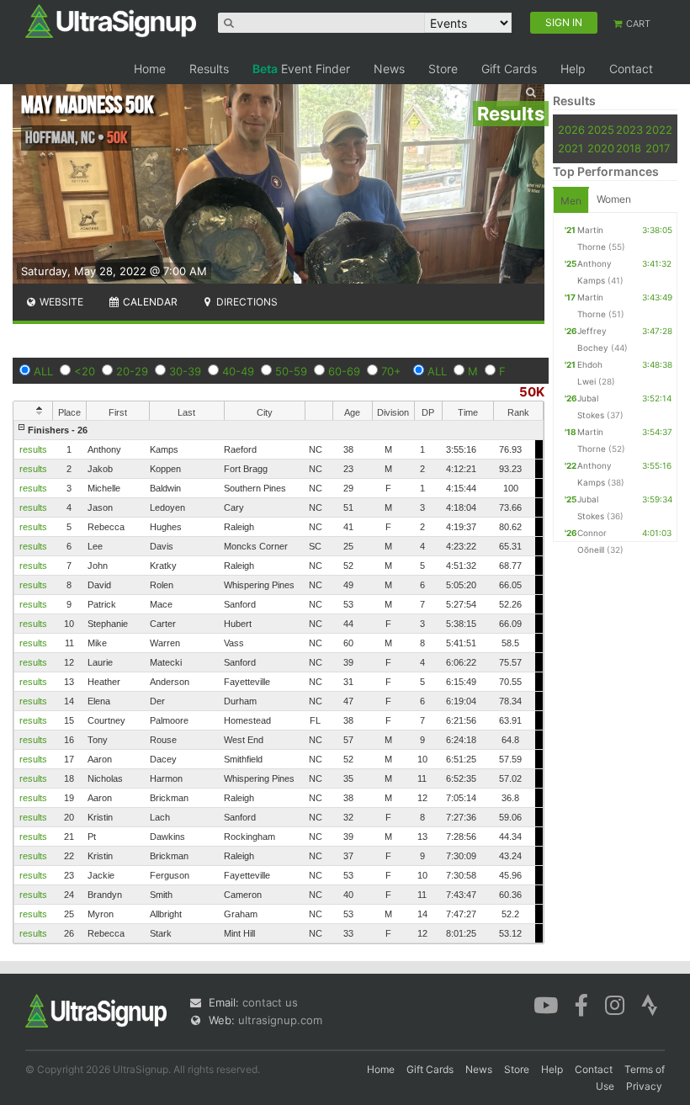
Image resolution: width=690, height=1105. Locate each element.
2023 (629, 129)
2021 (570, 148)
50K (531, 392)
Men (570, 200)
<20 (84, 371)
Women (614, 199)
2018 (628, 148)
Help (573, 68)
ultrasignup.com (280, 1020)
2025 (600, 129)
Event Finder (301, 68)
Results (209, 68)
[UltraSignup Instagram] (614, 1004)
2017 (657, 148)
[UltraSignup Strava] (649, 1004)
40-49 (238, 371)
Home (150, 68)
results (33, 449)
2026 (571, 129)
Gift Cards (509, 68)
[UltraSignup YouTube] (546, 1004)
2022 (658, 129)
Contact (631, 68)
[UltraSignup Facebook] (581, 1004)
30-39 (185, 371)
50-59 (291, 371)
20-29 (132, 371)
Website (60, 301)
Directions (246, 301)
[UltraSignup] (110, 20)
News (389, 68)
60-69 (344, 371)
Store (443, 68)
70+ (391, 371)
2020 (600, 148)
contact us (270, 1002)
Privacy (644, 1086)
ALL (43, 371)
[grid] (278, 681)
